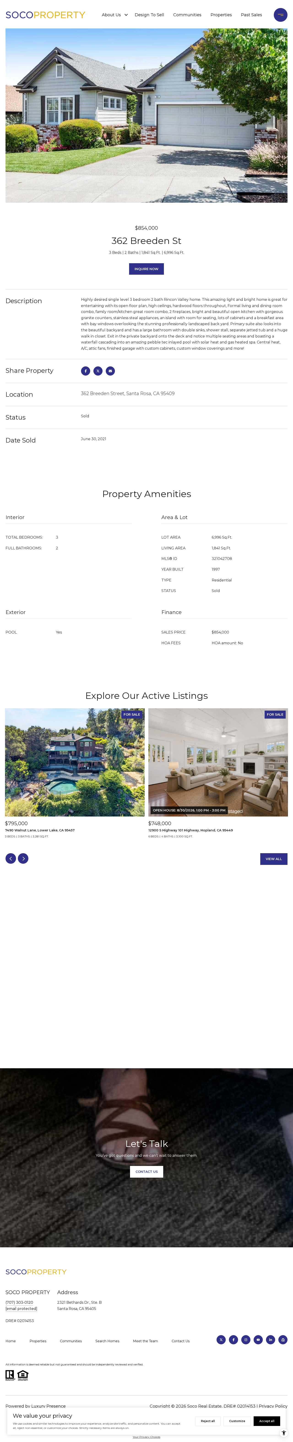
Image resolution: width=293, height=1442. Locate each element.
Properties (221, 14)
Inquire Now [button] (146, 269)
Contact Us (181, 1341)
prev (10, 858)
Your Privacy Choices (146, 1437)
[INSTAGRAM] (245, 1339)
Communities (187, 14)
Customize (237, 1421)
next (23, 858)
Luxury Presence (48, 1406)
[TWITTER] (221, 1339)
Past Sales (251, 14)
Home (10, 1341)
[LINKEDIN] (270, 1339)
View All (274, 859)
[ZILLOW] (283, 1339)
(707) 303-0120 (19, 1302)
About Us (111, 14)
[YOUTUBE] (258, 1339)
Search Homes (107, 1341)
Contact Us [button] (147, 1172)
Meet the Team (145, 1341)
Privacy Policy (273, 1406)
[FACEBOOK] (233, 1339)
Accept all (266, 1421)
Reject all (208, 1421)
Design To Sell (149, 14)
